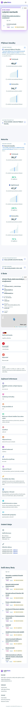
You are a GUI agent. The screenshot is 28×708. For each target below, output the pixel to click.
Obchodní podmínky (5, 699)
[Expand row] (4, 25)
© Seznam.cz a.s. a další (22, 326)
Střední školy (4, 687)
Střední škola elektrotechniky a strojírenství (11, 17)
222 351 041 (6, 308)
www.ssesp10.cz (8, 290)
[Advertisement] (14, 34)
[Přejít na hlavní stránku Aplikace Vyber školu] (6, 2)
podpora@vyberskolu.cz (6, 681)
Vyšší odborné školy (5, 689)
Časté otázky (4, 697)
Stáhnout (15, 550)
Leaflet (16, 326)
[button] (14, 122)
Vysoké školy (4, 691)
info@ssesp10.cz (8, 293)
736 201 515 (6, 300)
